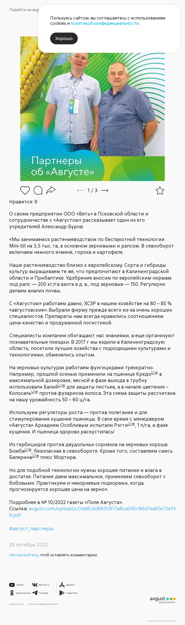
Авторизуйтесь (23, 554)
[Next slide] (111, 190)
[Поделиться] (51, 190)
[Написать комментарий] (38, 190)
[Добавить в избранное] (160, 190)
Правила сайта (16, 604)
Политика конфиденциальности (42, 604)
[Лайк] (25, 190)
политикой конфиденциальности (105, 23)
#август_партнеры (31, 528)
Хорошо (64, 38)
